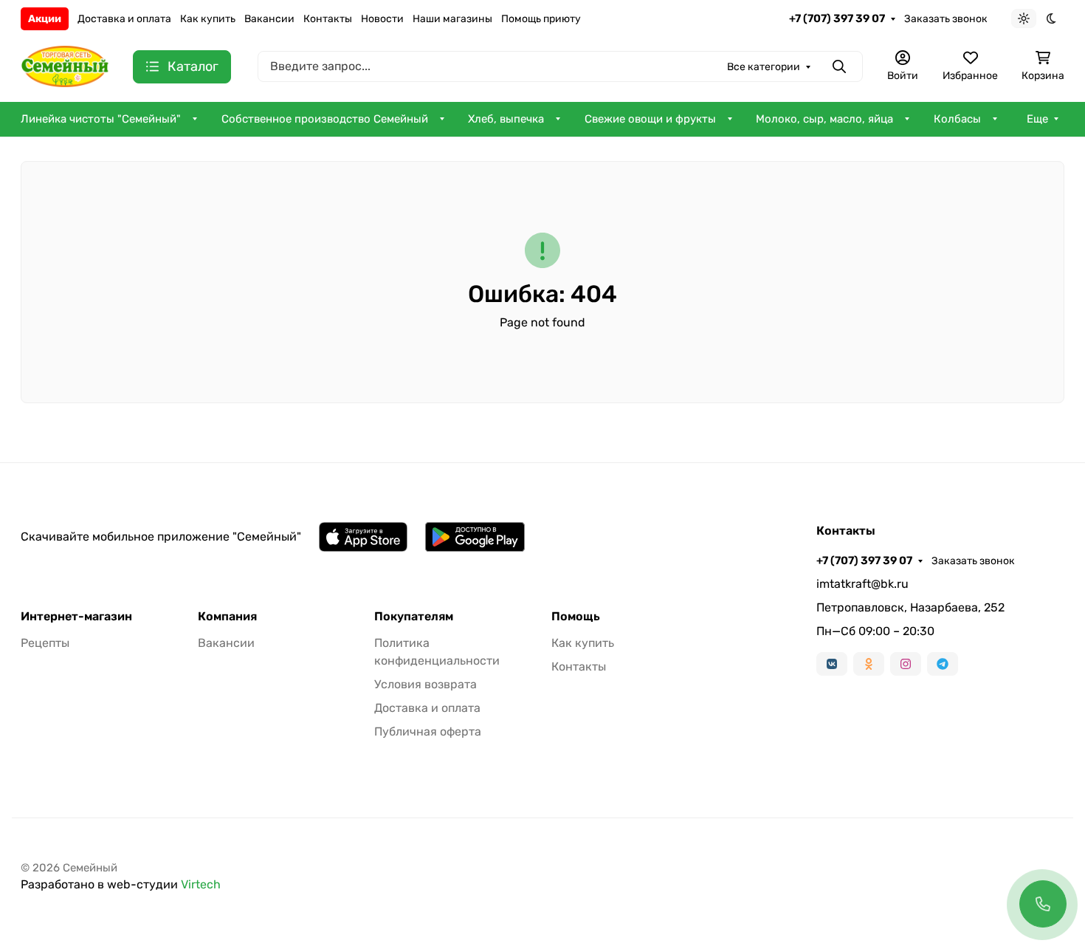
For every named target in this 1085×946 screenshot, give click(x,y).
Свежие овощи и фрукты (650, 119)
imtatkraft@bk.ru (862, 584)
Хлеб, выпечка (506, 119)
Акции (44, 19)
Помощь (575, 617)
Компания (227, 617)
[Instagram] (905, 664)
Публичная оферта (427, 731)
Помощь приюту (541, 19)
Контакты (327, 19)
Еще (1037, 119)
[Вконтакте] (831, 664)
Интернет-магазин (76, 617)
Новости (382, 19)
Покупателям (413, 617)
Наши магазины (452, 19)
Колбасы (957, 119)
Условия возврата (425, 684)
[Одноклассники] (868, 664)
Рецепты (45, 643)
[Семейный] (65, 65)
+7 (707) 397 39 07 (837, 18)
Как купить (207, 19)
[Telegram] (942, 664)
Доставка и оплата (124, 19)
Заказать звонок (946, 19)
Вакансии (269, 19)
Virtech (201, 884)
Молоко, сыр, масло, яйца (824, 119)
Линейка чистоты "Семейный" (101, 119)
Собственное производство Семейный (324, 119)
